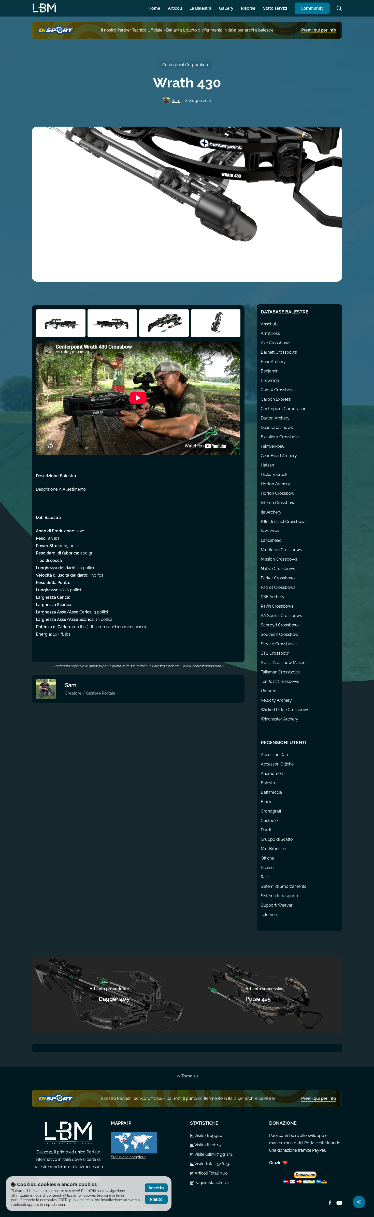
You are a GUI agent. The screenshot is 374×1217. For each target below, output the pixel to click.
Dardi (266, 830)
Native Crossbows (278, 568)
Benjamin (269, 371)
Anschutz (269, 324)
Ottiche (267, 858)
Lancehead (271, 540)
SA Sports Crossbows (281, 615)
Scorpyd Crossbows (280, 625)
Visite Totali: (205, 1163)
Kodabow (270, 531)
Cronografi (271, 811)
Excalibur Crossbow (280, 436)
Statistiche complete (128, 1157)
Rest (265, 877)
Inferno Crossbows (278, 502)
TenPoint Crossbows (280, 681)
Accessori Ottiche (277, 764)
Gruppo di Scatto (277, 839)
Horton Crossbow (277, 493)
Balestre (268, 782)
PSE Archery (272, 596)
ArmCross (270, 333)
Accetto (156, 1187)
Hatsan (267, 465)
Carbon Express (276, 399)
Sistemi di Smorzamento (284, 886)
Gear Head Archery (279, 455)
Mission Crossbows (279, 559)
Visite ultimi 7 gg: (210, 1154)
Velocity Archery (276, 700)
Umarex (268, 690)
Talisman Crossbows (280, 672)
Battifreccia (271, 792)
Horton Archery (275, 484)
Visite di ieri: (205, 1145)
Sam (176, 100)
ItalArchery (271, 512)
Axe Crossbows (275, 342)
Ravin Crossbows (277, 606)
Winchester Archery (279, 719)
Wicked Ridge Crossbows (285, 709)
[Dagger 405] (109, 995)
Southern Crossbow (279, 634)
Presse (267, 867)
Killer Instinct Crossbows (284, 521)
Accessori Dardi (275, 754)
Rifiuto (156, 1199)
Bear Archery (273, 361)
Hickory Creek (274, 474)
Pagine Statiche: (209, 1182)
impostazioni (54, 1205)
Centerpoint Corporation (185, 64)
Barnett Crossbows (279, 352)
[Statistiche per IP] (147, 1142)
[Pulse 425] (264, 995)
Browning (270, 380)
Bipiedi (267, 801)
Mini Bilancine (273, 848)
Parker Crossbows (278, 578)
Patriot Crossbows (278, 587)
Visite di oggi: (207, 1135)
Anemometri (272, 773)
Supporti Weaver (277, 905)
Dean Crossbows (277, 427)
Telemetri (269, 914)
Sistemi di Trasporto (279, 895)
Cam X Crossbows (278, 389)
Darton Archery (275, 418)
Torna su (189, 1076)
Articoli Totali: (207, 1173)
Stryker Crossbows (279, 643)
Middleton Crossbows (281, 549)
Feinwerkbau (273, 446)
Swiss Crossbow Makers (284, 662)
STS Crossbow (275, 653)
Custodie (269, 820)
